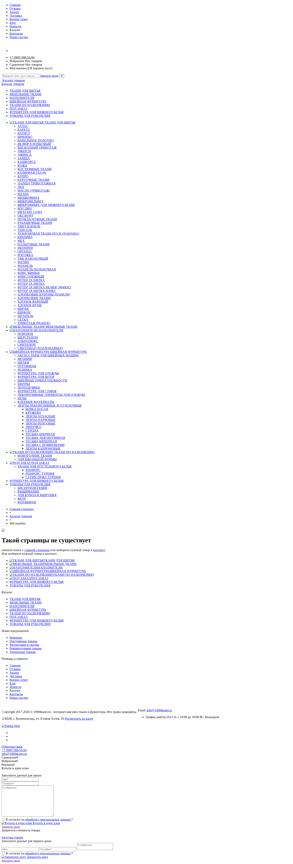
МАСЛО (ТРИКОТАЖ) (34, 190)
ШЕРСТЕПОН (28, 337)
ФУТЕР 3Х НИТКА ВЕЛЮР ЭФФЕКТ (44, 287)
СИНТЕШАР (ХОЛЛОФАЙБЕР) (40, 348)
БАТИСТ (24, 133)
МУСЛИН (25, 208)
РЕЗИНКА (25, 369)
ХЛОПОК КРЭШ (30, 305)
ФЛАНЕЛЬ (25, 265)
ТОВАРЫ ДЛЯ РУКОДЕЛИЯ (30, 115)
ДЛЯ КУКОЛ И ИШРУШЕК (37, 495)
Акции (14, 12)
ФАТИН (23, 262)
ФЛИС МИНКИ (29, 273)
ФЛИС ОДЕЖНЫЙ (31, 276)
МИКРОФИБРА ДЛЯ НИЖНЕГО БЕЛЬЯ (46, 205)
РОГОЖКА (25, 255)
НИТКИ (23, 362)
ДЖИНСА (25, 154)
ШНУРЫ (24, 384)
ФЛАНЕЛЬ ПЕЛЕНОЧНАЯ (37, 269)
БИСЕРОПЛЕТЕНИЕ (32, 488)
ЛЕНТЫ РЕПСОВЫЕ (40, 423)
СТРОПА (32, 430)
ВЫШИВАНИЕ (28, 491)
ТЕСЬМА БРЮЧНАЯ (40, 434)
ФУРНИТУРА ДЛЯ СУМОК (37, 391)
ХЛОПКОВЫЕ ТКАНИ (34, 298)
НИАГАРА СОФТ (30, 212)
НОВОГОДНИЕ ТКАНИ (35, 455)
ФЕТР (22, 498)
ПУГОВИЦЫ (27, 366)
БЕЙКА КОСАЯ (37, 409)
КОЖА (22, 165)
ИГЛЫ (22, 398)
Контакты (16, 33)
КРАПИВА (25, 237)
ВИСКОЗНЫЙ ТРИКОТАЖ (37, 147)
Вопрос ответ (19, 19)
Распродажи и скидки (24, 644)
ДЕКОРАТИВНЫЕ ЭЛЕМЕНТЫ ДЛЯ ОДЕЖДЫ (51, 394)
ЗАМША (24, 158)
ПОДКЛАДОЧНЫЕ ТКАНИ (37, 219)
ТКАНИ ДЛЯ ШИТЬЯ (25, 90)
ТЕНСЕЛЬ (25, 230)
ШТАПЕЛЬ (25, 316)
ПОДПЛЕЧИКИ (29, 387)
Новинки (16, 637)
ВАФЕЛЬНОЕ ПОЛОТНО (36, 140)
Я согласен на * (39, 819)
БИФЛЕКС (25, 137)
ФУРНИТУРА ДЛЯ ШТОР (36, 377)
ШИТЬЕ (23, 308)
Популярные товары (23, 641)
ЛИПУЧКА (33, 427)
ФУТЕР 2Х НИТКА (31, 280)
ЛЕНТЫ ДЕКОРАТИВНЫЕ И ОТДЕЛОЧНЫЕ (50, 405)
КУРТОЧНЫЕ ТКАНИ (33, 180)
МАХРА (23, 194)
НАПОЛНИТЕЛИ (22, 98)
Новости (15, 26)
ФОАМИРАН (27, 502)
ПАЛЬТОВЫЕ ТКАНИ (34, 244)
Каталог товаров (13, 80)
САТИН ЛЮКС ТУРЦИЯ (43, 477)
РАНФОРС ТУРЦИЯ (40, 473)
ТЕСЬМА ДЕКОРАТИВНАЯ (45, 437)
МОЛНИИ (25, 359)
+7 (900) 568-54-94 (22, 57)
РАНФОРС (33, 470)
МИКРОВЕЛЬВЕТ (30, 201)
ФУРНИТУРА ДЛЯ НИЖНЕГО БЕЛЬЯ (37, 112)
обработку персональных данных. (48, 819)
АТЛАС (23, 126)
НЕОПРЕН (25, 248)
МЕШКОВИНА (28, 197)
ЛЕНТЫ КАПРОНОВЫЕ (43, 448)
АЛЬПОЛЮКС (28, 341)
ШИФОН (24, 312)
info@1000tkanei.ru (159, 710)
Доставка (16, 15)
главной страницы (37, 550)
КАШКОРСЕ (27, 162)
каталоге (99, 550)
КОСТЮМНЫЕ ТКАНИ (35, 169)
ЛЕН (21, 187)
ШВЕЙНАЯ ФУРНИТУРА (28, 101)
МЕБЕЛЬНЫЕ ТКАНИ (25, 94)
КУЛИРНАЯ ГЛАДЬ (32, 172)
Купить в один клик (46, 823)
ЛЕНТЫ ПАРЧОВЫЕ (41, 420)
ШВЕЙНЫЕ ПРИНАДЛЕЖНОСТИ (42, 380)
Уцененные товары (23, 652)
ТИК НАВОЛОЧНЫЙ (33, 258)
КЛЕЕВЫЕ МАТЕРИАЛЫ (36, 402)
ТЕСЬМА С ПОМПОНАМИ (45, 445)
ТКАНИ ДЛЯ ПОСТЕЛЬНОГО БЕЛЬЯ (45, 466)
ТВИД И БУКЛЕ (29, 226)
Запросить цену (37, 857)
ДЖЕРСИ (24, 151)
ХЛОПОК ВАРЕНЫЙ (33, 301)
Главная (15, 5)
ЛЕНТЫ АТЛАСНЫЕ (40, 416)
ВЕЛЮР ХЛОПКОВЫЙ (34, 144)
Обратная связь (12, 746)
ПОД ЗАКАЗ (18, 108)
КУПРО (23, 176)
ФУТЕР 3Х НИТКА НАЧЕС (37, 291)
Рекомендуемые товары (26, 648)
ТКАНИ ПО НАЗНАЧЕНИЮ (30, 105)
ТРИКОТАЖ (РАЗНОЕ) (34, 323)
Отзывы (15, 8)
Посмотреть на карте (79, 718)
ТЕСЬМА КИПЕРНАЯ (41, 441)
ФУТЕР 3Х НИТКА (31, 283)
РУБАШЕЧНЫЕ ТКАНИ (35, 223)
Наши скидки (19, 37)
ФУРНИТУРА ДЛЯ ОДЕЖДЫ (38, 373)
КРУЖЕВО (33, 412)
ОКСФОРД (25, 215)
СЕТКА (23, 319)
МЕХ (21, 240)
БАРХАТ (24, 129)
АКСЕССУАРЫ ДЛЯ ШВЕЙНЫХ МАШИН (48, 355)
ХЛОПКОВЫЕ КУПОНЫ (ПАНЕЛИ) (44, 294)
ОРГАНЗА (25, 251)
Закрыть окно (49, 75)
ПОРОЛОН (25, 334)
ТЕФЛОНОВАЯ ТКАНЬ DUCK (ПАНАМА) (48, 233)
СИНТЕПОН (27, 344)
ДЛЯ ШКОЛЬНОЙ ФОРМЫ (37, 459)
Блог (13, 22)
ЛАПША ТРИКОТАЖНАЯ (37, 183)
